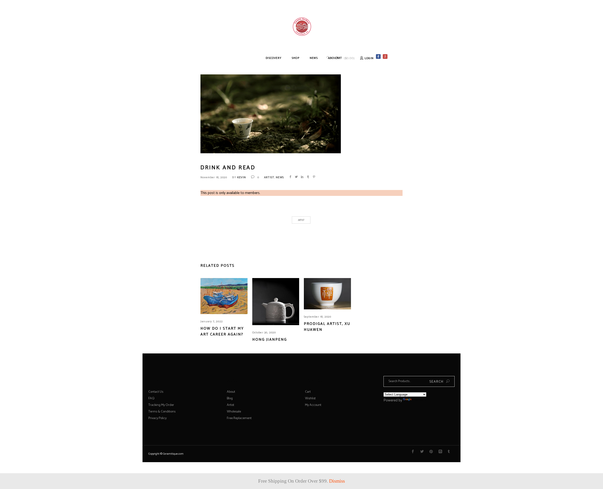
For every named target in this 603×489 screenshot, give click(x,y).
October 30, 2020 (264, 332)
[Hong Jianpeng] (275, 301)
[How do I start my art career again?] (224, 296)
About (231, 392)
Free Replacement (239, 418)
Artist (269, 177)
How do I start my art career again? (222, 331)
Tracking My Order (161, 405)
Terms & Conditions (161, 411)
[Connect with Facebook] (378, 56)
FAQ (151, 398)
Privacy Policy (157, 418)
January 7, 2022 (211, 321)
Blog (230, 398)
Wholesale (234, 411)
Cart (308, 392)
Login (369, 58)
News (280, 177)
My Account (313, 405)
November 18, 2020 (213, 177)
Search (436, 381)
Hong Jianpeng (269, 339)
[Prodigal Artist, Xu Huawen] (327, 293)
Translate (419, 400)
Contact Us (155, 392)
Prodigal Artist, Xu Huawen (327, 327)
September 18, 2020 (317, 317)
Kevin (241, 177)
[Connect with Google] (418, 56)
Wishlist (310, 398)
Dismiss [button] (337, 481)
